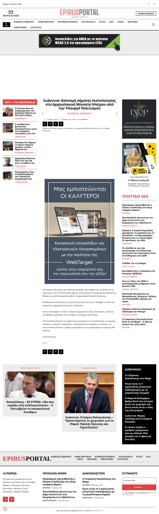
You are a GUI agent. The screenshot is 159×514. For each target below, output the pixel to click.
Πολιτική (20, 119)
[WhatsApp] (61, 124)
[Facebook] (149, 4)
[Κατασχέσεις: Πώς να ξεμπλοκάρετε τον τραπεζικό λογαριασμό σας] (8, 175)
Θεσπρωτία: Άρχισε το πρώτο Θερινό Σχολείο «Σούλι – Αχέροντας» (25, 146)
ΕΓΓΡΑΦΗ (137, 487)
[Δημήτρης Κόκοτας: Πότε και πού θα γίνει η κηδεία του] (8, 161)
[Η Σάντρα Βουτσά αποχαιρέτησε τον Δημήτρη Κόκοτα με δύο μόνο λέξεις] (8, 111)
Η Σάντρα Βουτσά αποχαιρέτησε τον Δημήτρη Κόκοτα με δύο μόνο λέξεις (25, 112)
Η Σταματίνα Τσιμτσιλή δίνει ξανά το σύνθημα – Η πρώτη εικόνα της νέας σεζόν (137, 322)
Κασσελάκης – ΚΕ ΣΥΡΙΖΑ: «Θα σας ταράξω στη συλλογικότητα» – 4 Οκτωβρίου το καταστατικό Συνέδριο (30, 407)
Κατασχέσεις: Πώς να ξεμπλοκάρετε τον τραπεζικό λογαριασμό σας (24, 175)
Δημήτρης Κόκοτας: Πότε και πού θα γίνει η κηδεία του (25, 160)
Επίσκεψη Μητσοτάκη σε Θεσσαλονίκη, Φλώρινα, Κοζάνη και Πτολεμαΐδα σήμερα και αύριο (139, 297)
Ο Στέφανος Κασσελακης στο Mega (138, 377)
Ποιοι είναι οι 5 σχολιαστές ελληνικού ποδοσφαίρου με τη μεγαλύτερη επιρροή (138, 388)
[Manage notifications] (5, 509)
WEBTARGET (98, 511)
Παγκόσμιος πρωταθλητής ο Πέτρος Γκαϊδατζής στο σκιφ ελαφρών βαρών (137, 207)
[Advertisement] (79, 72)
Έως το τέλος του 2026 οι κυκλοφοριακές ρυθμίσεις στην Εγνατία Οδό (139, 283)
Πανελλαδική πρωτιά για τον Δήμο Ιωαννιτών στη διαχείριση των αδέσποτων (137, 220)
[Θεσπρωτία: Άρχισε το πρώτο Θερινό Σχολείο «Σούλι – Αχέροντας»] (8, 146)
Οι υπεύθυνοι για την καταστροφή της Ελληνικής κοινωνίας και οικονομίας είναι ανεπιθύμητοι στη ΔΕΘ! (139, 252)
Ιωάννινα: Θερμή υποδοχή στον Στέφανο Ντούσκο (138, 418)
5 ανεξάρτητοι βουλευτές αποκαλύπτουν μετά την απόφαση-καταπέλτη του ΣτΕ (26, 129)
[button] (153, 24)
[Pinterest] (55, 124)
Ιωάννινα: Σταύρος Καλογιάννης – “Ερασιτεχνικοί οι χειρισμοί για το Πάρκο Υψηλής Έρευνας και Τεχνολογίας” (89, 422)
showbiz (126, 327)
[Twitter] (154, 4)
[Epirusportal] (79, 13)
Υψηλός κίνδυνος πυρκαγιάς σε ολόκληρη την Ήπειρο (138, 310)
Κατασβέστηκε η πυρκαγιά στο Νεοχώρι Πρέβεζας (138, 272)
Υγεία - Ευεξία (128, 266)
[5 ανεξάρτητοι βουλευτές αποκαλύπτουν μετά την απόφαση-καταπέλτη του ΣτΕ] (8, 127)
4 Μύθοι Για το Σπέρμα (134, 263)
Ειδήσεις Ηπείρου (25, 153)
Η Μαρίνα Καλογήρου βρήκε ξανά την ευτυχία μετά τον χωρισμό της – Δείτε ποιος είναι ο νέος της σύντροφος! (139, 404)
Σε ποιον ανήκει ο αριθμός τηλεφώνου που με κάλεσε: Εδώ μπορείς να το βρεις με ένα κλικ (138, 433)
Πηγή (45, 343)
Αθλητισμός (87, 498)
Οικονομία (21, 182)
